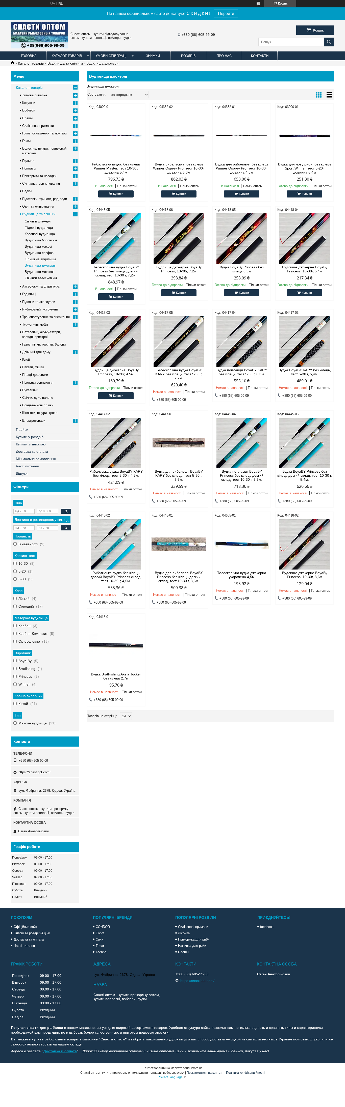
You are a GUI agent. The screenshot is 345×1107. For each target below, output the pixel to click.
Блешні (27, 118)
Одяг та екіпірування (38, 206)
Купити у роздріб (29, 437)
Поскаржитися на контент (205, 1072)
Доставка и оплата (60, 1051)
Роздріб (188, 56)
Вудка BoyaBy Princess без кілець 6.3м (242, 269)
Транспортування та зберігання (46, 317)
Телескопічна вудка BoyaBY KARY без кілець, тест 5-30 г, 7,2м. (178, 374)
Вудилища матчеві (39, 272)
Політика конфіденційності (245, 1072)
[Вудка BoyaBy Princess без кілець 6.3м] (241, 238)
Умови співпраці (111, 56)
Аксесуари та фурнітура (40, 286)
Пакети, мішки (33, 367)
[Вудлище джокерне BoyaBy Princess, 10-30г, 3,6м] (304, 544)
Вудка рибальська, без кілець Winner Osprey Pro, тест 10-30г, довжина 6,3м (179, 168)
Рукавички (30, 390)
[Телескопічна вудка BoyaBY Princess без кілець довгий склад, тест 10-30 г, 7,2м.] (116, 238)
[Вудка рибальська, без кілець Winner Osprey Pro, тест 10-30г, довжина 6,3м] (179, 135)
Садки (27, 191)
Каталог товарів (67, 56)
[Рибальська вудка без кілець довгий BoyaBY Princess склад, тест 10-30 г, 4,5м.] (116, 544)
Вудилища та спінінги (65, 63)
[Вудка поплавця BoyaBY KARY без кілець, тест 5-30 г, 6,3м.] (241, 341)
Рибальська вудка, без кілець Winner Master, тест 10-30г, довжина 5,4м (116, 168)
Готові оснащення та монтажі (44, 133)
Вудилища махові (38, 246)
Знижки (153, 56)
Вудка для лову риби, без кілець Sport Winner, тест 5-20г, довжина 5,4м (304, 168)
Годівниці (29, 294)
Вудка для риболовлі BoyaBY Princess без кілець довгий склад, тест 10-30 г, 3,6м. (179, 577)
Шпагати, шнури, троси (39, 413)
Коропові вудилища (40, 234)
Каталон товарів (29, 88)
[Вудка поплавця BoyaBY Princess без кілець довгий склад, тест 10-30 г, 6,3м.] (241, 443)
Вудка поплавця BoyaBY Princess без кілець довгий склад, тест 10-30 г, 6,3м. (241, 475)
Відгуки (22, 473)
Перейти (226, 13)
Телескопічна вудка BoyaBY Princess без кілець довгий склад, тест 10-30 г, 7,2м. (116, 271)
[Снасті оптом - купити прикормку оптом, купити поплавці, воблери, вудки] (39, 47)
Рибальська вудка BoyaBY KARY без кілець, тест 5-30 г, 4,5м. (116, 473)
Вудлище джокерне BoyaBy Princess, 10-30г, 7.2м (179, 269)
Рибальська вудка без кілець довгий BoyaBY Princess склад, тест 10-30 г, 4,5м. (116, 577)
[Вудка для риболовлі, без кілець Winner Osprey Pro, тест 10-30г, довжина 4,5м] (241, 135)
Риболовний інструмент (40, 309)
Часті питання (27, 466)
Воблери (28, 110)
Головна (29, 56)
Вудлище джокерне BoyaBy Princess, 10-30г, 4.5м (116, 372)
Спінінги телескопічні (41, 278)
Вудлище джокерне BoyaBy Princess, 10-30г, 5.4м (304, 269)
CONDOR (103, 927)
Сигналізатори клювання (41, 183)
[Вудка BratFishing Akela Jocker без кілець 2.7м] (116, 645)
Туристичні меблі (35, 324)
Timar (100, 946)
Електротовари (33, 420)
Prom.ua (197, 1068)
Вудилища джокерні (40, 265)
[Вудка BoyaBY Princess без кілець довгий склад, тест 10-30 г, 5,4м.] (304, 443)
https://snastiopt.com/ (34, 772)
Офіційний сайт (25, 927)
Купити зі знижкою (31, 444)
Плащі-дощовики (35, 375)
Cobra (100, 933)
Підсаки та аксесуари (38, 302)
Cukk (99, 939)
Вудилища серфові (39, 253)
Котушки (28, 103)
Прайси (22, 430)
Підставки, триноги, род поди (44, 199)
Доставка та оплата (32, 451)
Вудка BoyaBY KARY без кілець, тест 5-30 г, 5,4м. (305, 372)
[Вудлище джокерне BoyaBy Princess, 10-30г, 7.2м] (179, 238)
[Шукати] (329, 42)
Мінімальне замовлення (36, 459)
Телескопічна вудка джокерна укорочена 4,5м (241, 575)
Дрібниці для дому (36, 352)
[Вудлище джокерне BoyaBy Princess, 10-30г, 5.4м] (304, 238)
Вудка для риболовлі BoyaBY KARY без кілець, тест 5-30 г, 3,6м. (179, 475)
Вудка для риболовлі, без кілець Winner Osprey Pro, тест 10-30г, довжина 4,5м (241, 168)
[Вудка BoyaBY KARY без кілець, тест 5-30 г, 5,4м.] (304, 341)
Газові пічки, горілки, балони (44, 344)
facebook (267, 927)
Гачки (26, 141)
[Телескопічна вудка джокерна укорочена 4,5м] (241, 544)
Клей (26, 359)
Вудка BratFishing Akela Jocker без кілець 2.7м (116, 676)
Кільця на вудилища (40, 259)
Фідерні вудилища (39, 228)
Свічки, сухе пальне (37, 398)
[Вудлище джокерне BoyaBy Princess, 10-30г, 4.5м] (116, 341)
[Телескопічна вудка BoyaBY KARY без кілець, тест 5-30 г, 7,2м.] (179, 341)
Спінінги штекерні (38, 221)
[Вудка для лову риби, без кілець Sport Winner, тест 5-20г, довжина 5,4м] (304, 135)
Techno (101, 952)
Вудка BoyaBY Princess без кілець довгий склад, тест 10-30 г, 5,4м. (304, 475)
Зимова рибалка (34, 95)
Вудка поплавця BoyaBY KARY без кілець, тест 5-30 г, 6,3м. (241, 372)
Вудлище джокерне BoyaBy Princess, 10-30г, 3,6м (304, 575)
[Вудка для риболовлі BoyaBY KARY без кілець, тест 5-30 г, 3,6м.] (179, 443)
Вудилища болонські (41, 240)
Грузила (28, 161)
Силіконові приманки (38, 126)
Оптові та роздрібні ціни (32, 933)
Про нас (224, 56)
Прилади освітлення (37, 382)
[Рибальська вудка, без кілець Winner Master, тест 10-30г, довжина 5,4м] (116, 135)
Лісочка (184, 933)
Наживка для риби (192, 946)
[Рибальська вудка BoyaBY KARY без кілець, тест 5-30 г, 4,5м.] (116, 443)
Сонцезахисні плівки (37, 405)
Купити (118, 194)
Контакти (259, 56)
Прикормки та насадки (39, 176)
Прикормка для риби (193, 939)
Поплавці (29, 168)
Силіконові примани (193, 927)
